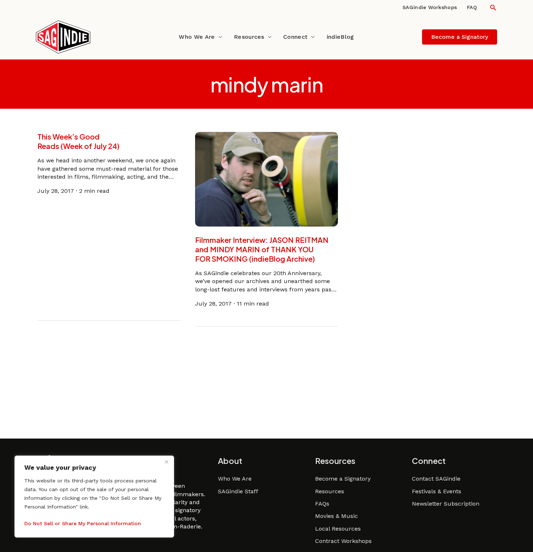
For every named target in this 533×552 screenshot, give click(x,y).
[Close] (166, 461)
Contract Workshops (343, 541)
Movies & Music (336, 515)
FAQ (472, 7)
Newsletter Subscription (445, 503)
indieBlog (340, 36)
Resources (249, 36)
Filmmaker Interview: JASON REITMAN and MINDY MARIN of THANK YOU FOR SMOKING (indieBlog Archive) (262, 249)
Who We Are (197, 36)
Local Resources (338, 528)
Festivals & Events (436, 491)
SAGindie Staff (238, 491)
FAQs (322, 503)
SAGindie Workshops (429, 7)
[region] (94, 497)
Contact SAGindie (436, 478)
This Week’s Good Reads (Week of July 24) (78, 141)
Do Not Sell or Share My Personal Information (82, 523)
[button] (493, 7)
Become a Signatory (343, 478)
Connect (295, 36)
